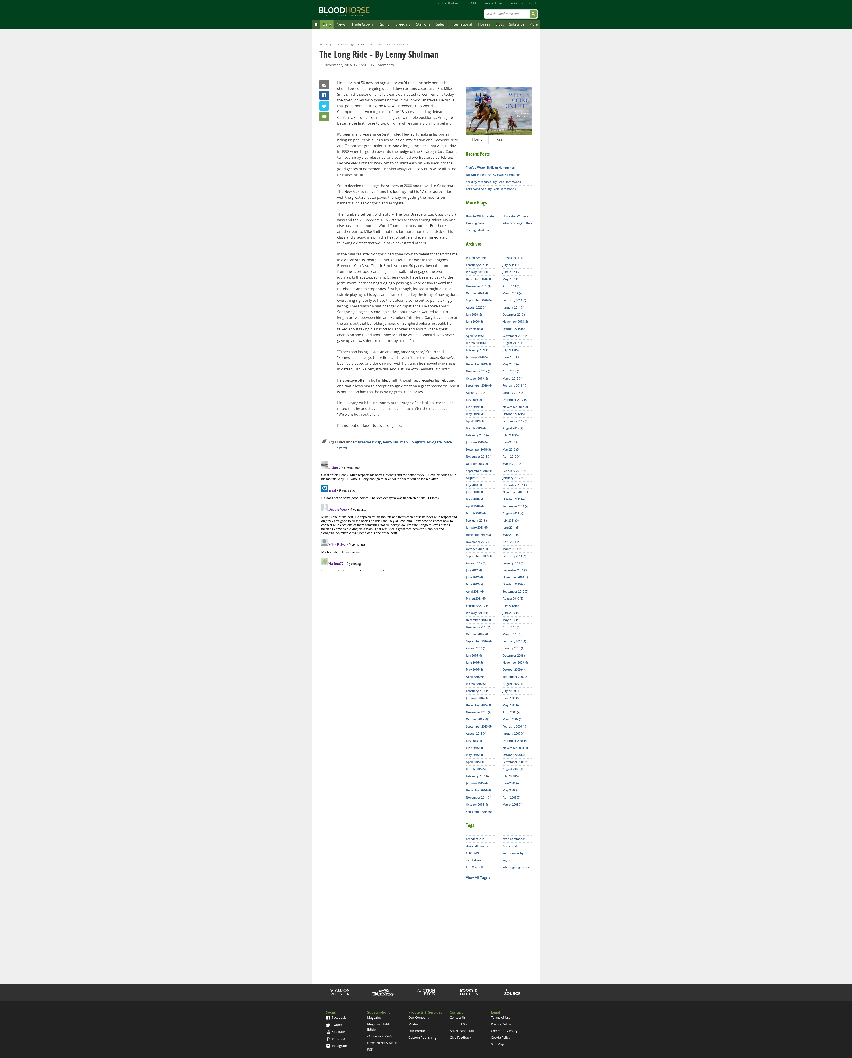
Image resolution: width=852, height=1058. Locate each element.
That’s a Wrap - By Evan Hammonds (490, 168)
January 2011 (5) (513, 563)
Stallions (423, 24)
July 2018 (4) (474, 485)
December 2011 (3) (515, 485)
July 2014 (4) (511, 265)
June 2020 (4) (474, 322)
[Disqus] (389, 515)
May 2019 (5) (474, 414)
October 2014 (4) (477, 805)
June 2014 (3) (511, 272)
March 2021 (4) (476, 258)
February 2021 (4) (477, 265)
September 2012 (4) (515, 421)
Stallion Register (448, 3)
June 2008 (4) (511, 783)
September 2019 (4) (479, 386)
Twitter (324, 106)
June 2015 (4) (474, 748)
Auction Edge (493, 3)
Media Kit (415, 1024)
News (341, 24)
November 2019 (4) (478, 371)
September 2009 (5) (515, 677)
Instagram (339, 1046)
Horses (484, 24)
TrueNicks (471, 3)
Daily (327, 24)
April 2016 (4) (475, 677)
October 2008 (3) (514, 755)
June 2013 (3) (511, 357)
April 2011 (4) (511, 542)
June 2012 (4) (511, 442)
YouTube (338, 1032)
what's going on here (517, 867)
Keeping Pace (475, 223)
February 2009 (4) (514, 726)
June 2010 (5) (511, 613)
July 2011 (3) (511, 520)
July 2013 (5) (511, 350)
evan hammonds (514, 839)
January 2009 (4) (513, 734)
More (533, 24)
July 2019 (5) (474, 400)
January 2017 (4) (477, 613)
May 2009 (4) (511, 705)
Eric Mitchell (474, 867)
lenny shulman (395, 442)
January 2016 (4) (477, 698)
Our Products (418, 1031)
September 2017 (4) (479, 556)
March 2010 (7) (512, 634)
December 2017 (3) (478, 535)
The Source (515, 3)
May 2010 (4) (511, 620)
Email (324, 84)
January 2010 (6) (513, 648)
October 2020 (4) (477, 293)
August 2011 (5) (513, 513)
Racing (384, 24)
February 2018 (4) (477, 520)
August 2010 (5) (513, 599)
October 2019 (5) (477, 378)
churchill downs (477, 846)
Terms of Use (501, 1017)
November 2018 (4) (478, 457)
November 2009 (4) (515, 662)
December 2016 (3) (478, 620)
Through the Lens (477, 230)
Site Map (497, 1044)
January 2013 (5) (513, 393)
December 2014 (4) (478, 790)
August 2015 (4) (476, 734)
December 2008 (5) (515, 741)
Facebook (324, 95)
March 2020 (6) (476, 343)
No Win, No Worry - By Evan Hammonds (493, 175)
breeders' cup (369, 442)
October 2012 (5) (514, 414)
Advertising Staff (462, 1031)
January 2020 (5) (477, 357)
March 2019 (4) (476, 428)
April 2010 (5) (511, 627)
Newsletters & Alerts (382, 1043)
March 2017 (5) (476, 599)
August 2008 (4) (513, 769)
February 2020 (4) (477, 350)
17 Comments (382, 65)
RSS (499, 139)
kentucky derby (513, 853)
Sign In (533, 3)
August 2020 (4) (476, 307)
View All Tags (477, 877)
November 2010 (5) (515, 577)
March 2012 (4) (512, 464)
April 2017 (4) (475, 591)
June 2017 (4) (474, 577)
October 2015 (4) (477, 719)
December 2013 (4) (515, 314)
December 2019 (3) (478, 364)
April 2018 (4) (475, 506)
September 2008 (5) (515, 762)
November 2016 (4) (478, 627)
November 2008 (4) (515, 748)
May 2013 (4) (511, 364)
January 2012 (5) (513, 478)
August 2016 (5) (476, 648)
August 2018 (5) (476, 478)
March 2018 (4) (476, 513)
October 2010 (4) (514, 584)
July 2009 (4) (511, 691)
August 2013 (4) (513, 343)
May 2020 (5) (474, 329)
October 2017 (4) (477, 549)
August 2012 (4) (513, 428)
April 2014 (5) (511, 286)
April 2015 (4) (475, 762)
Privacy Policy (501, 1024)
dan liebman (474, 860)
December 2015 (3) (478, 705)
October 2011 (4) (514, 499)
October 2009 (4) (514, 670)
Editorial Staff (460, 1024)
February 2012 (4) (514, 471)
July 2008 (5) (511, 776)
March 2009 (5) (512, 719)
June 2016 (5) (474, 662)
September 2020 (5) (479, 300)
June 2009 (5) (511, 698)
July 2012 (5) (511, 435)
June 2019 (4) (474, 407)
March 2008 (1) (512, 805)
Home (321, 43)
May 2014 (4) (511, 279)
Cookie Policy (500, 1037)
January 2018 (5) (477, 528)
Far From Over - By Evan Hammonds (491, 189)
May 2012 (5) (511, 449)
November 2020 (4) (478, 286)
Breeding (402, 24)
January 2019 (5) (477, 442)
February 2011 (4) (514, 556)
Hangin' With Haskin (480, 216)
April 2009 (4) (511, 712)
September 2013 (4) (515, 336)
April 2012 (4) (511, 457)
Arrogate (434, 442)
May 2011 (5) (511, 535)
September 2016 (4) (479, 641)
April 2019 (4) (475, 421)
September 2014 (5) (479, 812)
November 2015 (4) (478, 712)
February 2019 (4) (477, 435)
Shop (469, 992)
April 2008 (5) (511, 797)
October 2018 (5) (477, 464)
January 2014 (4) (513, 307)
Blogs (499, 24)
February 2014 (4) (514, 300)
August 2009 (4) (513, 684)
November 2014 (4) (478, 797)
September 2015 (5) (479, 726)
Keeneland (510, 846)
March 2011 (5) (512, 549)
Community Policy (504, 1031)
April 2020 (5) (475, 336)
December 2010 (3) (515, 570)
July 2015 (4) (474, 741)
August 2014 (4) (513, 258)
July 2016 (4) (474, 655)
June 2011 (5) (511, 528)
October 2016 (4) (477, 634)
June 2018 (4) (474, 492)
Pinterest (338, 1038)
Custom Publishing (422, 1037)
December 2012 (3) (515, 400)
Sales (440, 24)
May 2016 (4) (474, 670)
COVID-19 (472, 853)
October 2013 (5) (514, 329)
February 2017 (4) (477, 606)
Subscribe (516, 24)
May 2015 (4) (474, 755)
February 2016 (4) (477, 691)
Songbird (417, 442)
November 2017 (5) (478, 542)
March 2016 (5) (476, 684)
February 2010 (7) (514, 641)
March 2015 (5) (476, 769)
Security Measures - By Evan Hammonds (493, 182)
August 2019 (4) (476, 393)
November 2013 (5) (515, 322)
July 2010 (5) (511, 606)
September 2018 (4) (479, 471)
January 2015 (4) (477, 783)
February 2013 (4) (514, 386)
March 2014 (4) (512, 293)
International (461, 24)
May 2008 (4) (511, 790)
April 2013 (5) (511, 371)
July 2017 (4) (474, 570)
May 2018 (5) (474, 499)
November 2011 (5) (515, 492)
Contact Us (458, 1017)
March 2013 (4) (512, 378)
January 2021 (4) (477, 272)
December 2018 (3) (478, 449)
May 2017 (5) (474, 584)
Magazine (374, 1017)
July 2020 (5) (474, 314)
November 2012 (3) (515, 407)
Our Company (418, 1017)
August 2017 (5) (476, 563)
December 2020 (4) (478, 279)
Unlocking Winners (515, 216)
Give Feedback (460, 1037)
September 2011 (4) (515, 506)
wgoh (506, 860)
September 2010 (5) (515, 591)
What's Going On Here (350, 44)
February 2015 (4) (477, 776)
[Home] (316, 24)
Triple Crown (362, 24)
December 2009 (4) (515, 655)
